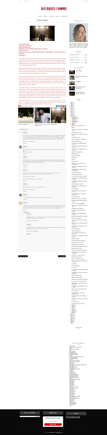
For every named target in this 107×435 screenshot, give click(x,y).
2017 (72, 111)
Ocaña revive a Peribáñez (76, 218)
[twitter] (85, 1)
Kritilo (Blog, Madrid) (73, 366)
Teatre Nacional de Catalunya (74, 396)
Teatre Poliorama (72, 397)
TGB (70, 405)
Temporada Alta (72, 404)
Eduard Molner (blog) (73, 353)
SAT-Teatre (71, 385)
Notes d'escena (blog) (73, 374)
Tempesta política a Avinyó (76, 248)
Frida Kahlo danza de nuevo (76, 132)
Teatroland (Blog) (72, 402)
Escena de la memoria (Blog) (74, 360)
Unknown (25, 202)
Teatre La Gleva (72, 393)
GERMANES (78, 81)
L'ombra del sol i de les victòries (77, 242)
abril (73, 308)
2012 (72, 315)
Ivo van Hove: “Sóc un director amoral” (78, 281)
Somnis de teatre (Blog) (73, 386)
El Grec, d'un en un (75, 290)
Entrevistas (64, 16)
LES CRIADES (74, 263)
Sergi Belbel (40, 23)
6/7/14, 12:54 (26, 147)
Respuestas (26, 212)
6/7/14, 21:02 (26, 195)
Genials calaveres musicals (76, 256)
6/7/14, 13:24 (26, 158)
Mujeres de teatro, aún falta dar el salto (78, 289)
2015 (72, 114)
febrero (73, 311)
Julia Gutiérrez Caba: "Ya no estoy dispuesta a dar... (77, 293)
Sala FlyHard (71, 383)
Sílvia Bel (44, 23)
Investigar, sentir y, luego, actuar (77, 244)
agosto (73, 122)
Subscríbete (53, 424)
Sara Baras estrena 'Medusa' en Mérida (78, 250)
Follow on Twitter (74, 54)
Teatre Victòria (72, 400)
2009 (72, 319)
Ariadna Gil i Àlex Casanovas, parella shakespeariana (42, 125)
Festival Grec (38, 22)
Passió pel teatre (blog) (73, 375)
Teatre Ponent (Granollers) (74, 398)
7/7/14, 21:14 (30, 225)
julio (73, 124)
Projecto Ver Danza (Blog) (74, 377)
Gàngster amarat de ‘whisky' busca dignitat (79, 279)
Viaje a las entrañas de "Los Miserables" (78, 139)
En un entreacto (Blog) (73, 358)
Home (20, 1)
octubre (73, 119)
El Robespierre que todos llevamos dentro (79, 246)
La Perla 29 (71, 370)
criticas (34, 22)
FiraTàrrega (71, 363)
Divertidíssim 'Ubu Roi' (75, 196)
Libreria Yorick (71, 372)
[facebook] (83, 1)
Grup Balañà (71, 365)
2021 (72, 105)
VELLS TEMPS (54, 124)
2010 (72, 318)
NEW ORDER (73, 157)
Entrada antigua (62, 256)
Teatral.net (71, 389)
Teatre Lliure (71, 395)
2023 (72, 102)
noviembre (74, 118)
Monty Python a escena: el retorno (78, 303)
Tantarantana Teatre (73, 388)
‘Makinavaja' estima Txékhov (76, 277)
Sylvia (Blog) (71, 387)
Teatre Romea (72, 399)
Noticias (51, 16)
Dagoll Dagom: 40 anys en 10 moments (78, 198)
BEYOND (73, 127)
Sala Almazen (71, 381)
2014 (72, 115)
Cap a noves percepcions (76, 230)
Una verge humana (75, 188)
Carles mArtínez (30, 22)
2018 (72, 109)
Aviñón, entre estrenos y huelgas (77, 258)
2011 (72, 316)
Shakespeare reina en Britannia (77, 208)
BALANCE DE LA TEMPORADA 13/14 (78, 125)
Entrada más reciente (23, 256)
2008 (72, 321)
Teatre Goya (71, 392)
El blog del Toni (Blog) (73, 354)
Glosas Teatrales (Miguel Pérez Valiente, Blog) (78, 364)
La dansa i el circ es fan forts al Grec (78, 255)
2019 (72, 108)
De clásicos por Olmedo (75, 155)
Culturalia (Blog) (72, 352)
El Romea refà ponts (75, 301)
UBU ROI (73, 159)
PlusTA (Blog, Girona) (73, 376)
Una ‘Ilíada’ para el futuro (76, 172)
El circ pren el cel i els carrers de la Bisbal (79, 176)
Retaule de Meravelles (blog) (74, 379)
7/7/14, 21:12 (30, 215)
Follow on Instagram (74, 62)
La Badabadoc (72, 368)
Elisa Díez (25, 146)
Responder (24, 143)
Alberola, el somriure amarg (76, 275)
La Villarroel (71, 371)
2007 (72, 322)
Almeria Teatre (72, 346)
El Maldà (71, 355)
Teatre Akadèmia (72, 390)
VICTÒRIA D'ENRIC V (75, 228)
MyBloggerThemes (59, 432)
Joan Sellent (53, 22)
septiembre (74, 121)
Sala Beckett (63, 22)
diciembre (74, 116)
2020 (72, 106)
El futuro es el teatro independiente (78, 203)
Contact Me (27, 1)
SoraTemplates (51, 432)
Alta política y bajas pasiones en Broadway (79, 216)
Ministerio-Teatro (72, 373)
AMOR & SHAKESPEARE (23, 124)
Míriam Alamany (58, 22)
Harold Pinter (47, 22)
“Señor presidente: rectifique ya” (77, 183)
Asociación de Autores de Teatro (75, 347)
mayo (73, 306)
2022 (72, 103)
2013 (72, 313)
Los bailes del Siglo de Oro (76, 141)
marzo (73, 309)
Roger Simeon (72, 380)
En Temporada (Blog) (73, 357)
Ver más (85, 47)
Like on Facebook (74, 57)
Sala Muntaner (72, 384)
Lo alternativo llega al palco (76, 174)
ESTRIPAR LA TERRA (75, 137)
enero (73, 312)
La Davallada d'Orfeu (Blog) (74, 369)
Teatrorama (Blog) (72, 403)
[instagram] (87, 1)
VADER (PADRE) (74, 161)
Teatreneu (71, 401)
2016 (72, 112)
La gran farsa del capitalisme (76, 151)
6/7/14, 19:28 (26, 171)
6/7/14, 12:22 (26, 133)
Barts (70, 348)
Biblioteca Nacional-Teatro (74, 349)
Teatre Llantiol (72, 394)
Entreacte (71, 359)
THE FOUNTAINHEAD (75, 265)
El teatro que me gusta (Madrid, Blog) (76, 356)
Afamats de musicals (75, 153)
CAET (70, 350)
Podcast (57, 16)
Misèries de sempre (75, 238)
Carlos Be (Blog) (72, 351)
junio (73, 305)
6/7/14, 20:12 (26, 185)
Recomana (71, 378)
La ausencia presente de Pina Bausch (78, 240)
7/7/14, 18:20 (26, 203)
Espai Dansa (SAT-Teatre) (74, 361)
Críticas (45, 16)
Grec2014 (43, 22)
